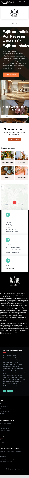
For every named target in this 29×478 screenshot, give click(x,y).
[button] (14, 202)
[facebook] (4, 391)
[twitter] (8, 391)
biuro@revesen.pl (17, 2)
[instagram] (11, 391)
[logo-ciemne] (14, 8)
